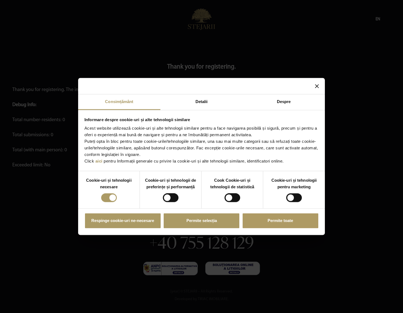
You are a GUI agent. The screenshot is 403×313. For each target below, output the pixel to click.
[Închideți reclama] (317, 86)
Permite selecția (201, 220)
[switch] (170, 198)
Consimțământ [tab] (119, 101)
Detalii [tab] (201, 101)
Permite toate (280, 220)
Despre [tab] (284, 101)
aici (99, 161)
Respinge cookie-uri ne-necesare (122, 220)
